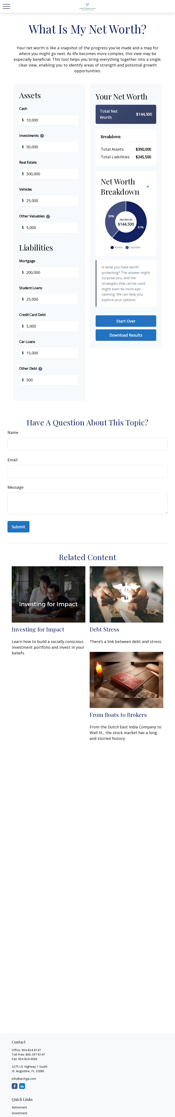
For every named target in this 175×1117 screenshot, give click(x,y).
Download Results (125, 335)
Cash (23, 108)
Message (15, 487)
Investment (19, 1113)
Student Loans (30, 288)
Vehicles (25, 189)
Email (12, 459)
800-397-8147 (35, 1054)
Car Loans (27, 341)
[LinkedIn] (22, 1086)
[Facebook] (15, 1086)
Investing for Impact (38, 629)
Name (12, 432)
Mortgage (27, 261)
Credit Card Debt (32, 314)
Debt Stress (104, 629)
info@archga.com (24, 1079)
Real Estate (28, 162)
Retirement (19, 1107)
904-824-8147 (31, 1050)
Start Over (126, 321)
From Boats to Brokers (118, 714)
